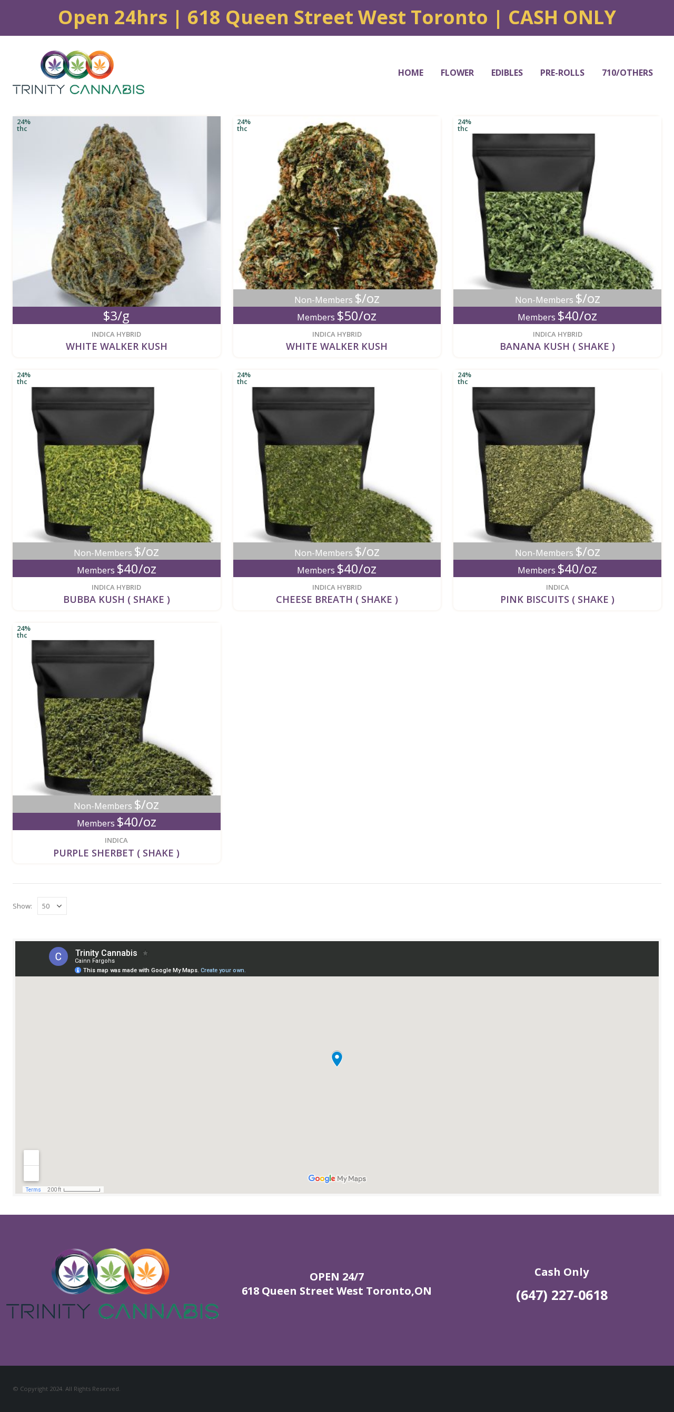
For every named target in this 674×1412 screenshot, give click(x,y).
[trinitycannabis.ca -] (78, 72)
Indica (557, 587)
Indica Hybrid (116, 334)
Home (410, 72)
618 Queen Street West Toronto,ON (337, 1291)
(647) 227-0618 (562, 1295)
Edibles (507, 72)
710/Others (627, 72)
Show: (22, 906)
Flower (457, 72)
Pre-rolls (562, 72)
